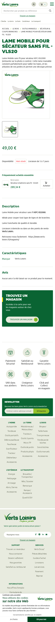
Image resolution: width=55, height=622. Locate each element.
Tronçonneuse (43, 435)
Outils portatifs (11, 435)
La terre (11, 21)
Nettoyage (11, 478)
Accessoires (12, 462)
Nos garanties (16, 562)
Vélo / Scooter (27, 481)
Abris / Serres (11, 487)
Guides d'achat (39, 558)
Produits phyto (27, 451)
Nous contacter (15, 554)
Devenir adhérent (15, 558)
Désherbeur (12, 458)
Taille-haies (43, 431)
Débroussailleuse (11, 440)
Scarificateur (11, 449)
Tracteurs (27, 434)
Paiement (39, 571)
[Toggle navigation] (52, 4)
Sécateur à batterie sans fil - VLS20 (24, 183)
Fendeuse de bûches (42, 441)
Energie (11, 474)
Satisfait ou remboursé (16, 567)
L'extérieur (26, 21)
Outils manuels (29, 29)
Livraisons (39, 562)
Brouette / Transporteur (27, 475)
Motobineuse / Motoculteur (27, 428)
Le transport (36, 21)
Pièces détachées (39, 554)
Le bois (17, 21)
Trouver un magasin (27, 16)
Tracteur (11, 453)
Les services (39, 567)
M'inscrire (41, 411)
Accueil (5, 29)
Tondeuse (12, 431)
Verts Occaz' (39, 549)
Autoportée (12, 426)
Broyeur (42, 426)
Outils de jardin (27, 447)
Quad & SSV (27, 497)
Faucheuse (11, 444)
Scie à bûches (43, 447)
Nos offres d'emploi (15, 588)
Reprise (39, 576)
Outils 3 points (27, 438)
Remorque (27, 486)
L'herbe (3, 21)
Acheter (46, 186)
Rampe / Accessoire (27, 491)
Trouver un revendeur (15, 549)
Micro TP (27, 443)
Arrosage (12, 483)
